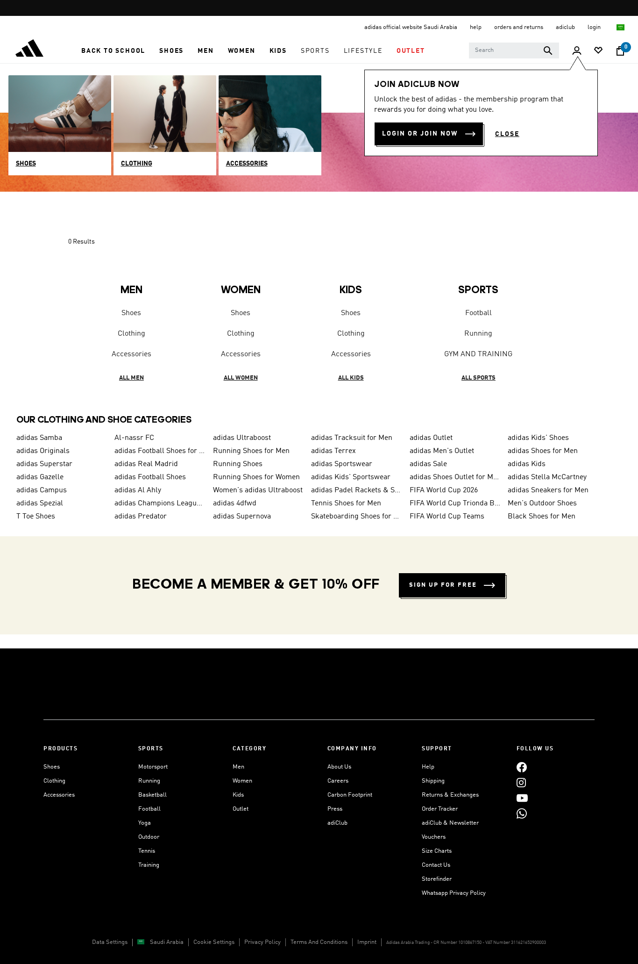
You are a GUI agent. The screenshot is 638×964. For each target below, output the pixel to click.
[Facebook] (522, 767)
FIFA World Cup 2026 (444, 490)
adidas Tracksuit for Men (351, 438)
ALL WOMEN (241, 378)
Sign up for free (443, 585)
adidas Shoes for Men (543, 451)
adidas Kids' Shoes (538, 438)
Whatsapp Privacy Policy (454, 893)
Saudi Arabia (167, 942)
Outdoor (148, 837)
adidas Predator (140, 516)
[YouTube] (522, 798)
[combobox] (514, 50)
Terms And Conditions (319, 942)
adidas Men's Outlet (442, 451)
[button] (113, 51)
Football (478, 313)
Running (478, 334)
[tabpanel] (319, 315)
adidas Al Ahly (137, 490)
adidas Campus (41, 490)
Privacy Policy (262, 942)
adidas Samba (39, 438)
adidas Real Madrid (146, 464)
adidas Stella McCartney (547, 477)
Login (595, 27)
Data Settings (110, 942)
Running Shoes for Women (256, 477)
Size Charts (437, 851)
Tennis (146, 851)
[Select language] (621, 27)
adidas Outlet (431, 438)
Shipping (433, 781)
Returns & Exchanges (450, 795)
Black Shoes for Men (541, 516)
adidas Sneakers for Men (548, 490)
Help (428, 767)
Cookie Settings (213, 942)
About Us (339, 767)
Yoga (144, 823)
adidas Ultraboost (242, 438)
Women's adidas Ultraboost (258, 490)
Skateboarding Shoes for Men (356, 516)
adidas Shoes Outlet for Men (455, 477)
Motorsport (153, 767)
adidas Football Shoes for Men (159, 451)
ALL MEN (131, 378)
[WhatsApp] (522, 813)
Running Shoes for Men (251, 451)
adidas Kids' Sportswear (350, 477)
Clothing (131, 334)
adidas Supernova (242, 516)
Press (334, 809)
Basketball (152, 795)
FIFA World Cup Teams (447, 516)
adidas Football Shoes (150, 477)
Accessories (131, 354)
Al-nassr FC (134, 438)
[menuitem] (113, 51)
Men (238, 767)
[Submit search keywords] (547, 50)
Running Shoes (237, 464)
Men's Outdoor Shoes (542, 503)
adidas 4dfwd (234, 503)
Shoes (131, 313)
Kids (238, 795)
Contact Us (436, 865)
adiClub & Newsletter (450, 823)
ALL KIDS (351, 378)
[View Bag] (620, 51)
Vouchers (434, 837)
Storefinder (437, 879)
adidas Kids (527, 464)
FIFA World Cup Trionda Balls (455, 503)
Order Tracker (440, 809)
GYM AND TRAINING (478, 354)
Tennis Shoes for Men (346, 503)
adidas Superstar (44, 464)
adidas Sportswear (341, 464)
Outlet (240, 809)
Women (242, 781)
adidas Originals (43, 451)
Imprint (366, 942)
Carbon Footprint (349, 795)
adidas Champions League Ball (159, 503)
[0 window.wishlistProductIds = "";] (598, 51)
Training (148, 865)
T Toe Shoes (35, 516)
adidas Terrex (333, 451)
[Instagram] (521, 782)
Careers (337, 781)
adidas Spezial (39, 503)
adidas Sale (428, 464)
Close (507, 134)
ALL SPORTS (478, 378)
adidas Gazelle (40, 477)
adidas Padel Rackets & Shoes (356, 490)
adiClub (337, 823)
